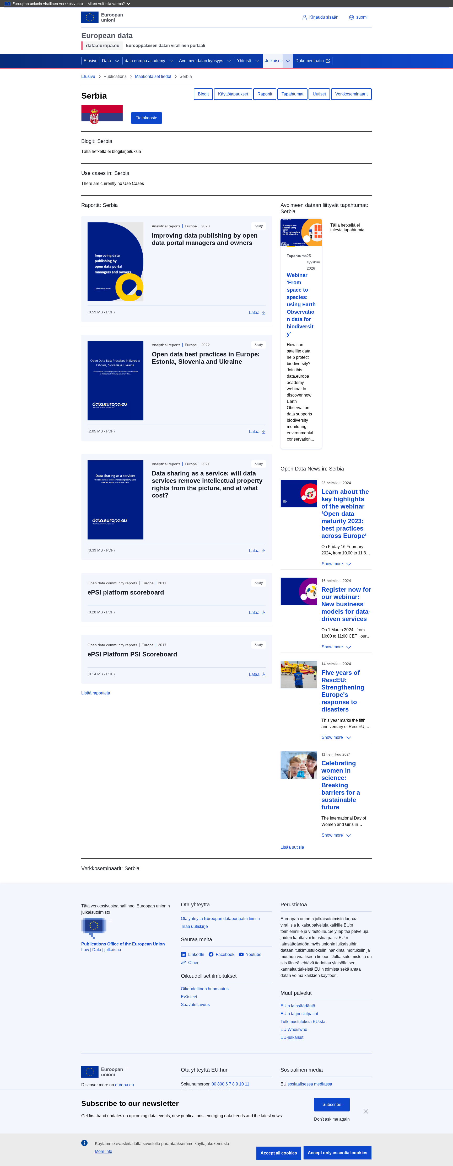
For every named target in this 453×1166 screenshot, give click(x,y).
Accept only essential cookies (337, 1153)
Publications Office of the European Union (123, 944)
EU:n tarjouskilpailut (299, 1014)
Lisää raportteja (95, 693)
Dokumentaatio (309, 60)
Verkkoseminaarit (351, 94)
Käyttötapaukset (233, 94)
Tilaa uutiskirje (194, 926)
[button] (358, 17)
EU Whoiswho (294, 1029)
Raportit (264, 94)
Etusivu (91, 60)
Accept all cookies (279, 1153)
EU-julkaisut (292, 1037)
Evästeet (189, 996)
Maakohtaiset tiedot (153, 76)
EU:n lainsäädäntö (298, 1006)
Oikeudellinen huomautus (205, 989)
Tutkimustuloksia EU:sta (303, 1021)
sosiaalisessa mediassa (310, 1084)
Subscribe (331, 1104)
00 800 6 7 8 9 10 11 (230, 1084)
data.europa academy (145, 60)
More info (103, 1151)
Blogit (203, 94)
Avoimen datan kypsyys (201, 60)
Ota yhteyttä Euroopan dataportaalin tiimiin (220, 918)
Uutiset (319, 94)
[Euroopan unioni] (102, 17)
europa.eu (124, 1085)
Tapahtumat (292, 94)
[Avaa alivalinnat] (117, 61)
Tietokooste (146, 118)
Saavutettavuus (195, 1004)
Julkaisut (273, 60)
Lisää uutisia (292, 847)
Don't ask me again (332, 1119)
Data (106, 60)
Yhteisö (244, 60)
